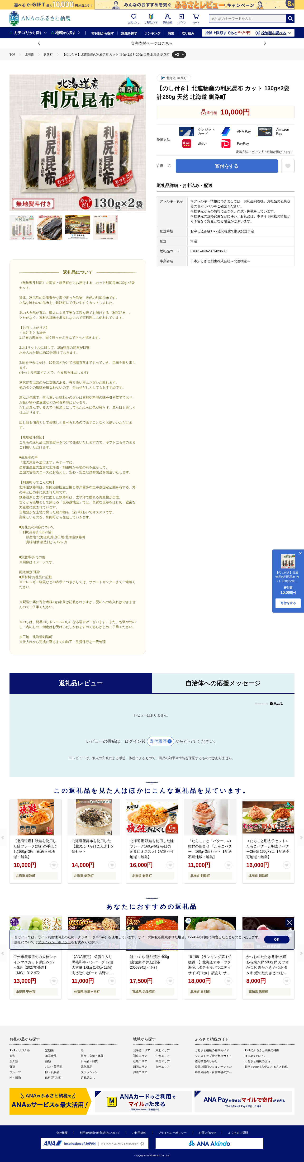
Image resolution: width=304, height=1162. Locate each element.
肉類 (12, 1055)
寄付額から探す (102, 33)
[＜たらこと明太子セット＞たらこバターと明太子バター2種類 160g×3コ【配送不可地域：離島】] (268, 817)
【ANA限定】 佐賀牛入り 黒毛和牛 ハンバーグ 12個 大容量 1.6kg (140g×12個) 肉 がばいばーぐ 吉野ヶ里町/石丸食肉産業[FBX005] (92, 967)
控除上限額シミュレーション (213, 1066)
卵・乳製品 (52, 1072)
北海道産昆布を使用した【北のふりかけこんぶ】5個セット (92, 846)
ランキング (152, 33)
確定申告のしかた (206, 1061)
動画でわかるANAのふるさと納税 (266, 1066)
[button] (39, 43)
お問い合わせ (207, 1132)
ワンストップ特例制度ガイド (213, 1055)
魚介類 (14, 1061)
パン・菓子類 (53, 1066)
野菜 (12, 1066)
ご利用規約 (139, 1132)
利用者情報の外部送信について (100, 1132)
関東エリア (140, 1055)
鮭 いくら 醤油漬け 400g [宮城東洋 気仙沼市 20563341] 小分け (149, 962)
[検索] (290, 18)
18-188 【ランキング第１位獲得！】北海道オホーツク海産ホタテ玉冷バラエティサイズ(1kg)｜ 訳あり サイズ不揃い (210, 967)
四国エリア (140, 1066)
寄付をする (227, 166)
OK (277, 939)
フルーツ (15, 1072)
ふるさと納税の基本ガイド (212, 1050)
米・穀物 (15, 1077)
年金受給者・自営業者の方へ (213, 1072)
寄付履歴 (158, 741)
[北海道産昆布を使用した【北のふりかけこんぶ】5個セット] (94, 817)
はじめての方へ (255, 1055)
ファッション (89, 1072)
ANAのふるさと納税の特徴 (262, 1050)
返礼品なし (88, 1077)
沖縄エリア (140, 1072)
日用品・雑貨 (89, 1061)
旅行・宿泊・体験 (92, 1055)
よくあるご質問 (238, 1132)
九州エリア (163, 1066)
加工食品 (51, 1055)
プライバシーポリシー (172, 1132)
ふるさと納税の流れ (257, 1061)
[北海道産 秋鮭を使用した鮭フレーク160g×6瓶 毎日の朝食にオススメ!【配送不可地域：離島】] (152, 817)
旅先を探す (129, 33)
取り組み (188, 33)
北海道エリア (141, 1050)
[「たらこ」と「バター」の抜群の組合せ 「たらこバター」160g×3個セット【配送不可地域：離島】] (210, 817)
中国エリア (163, 1061)
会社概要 (62, 1132)
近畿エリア (140, 1061)
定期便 (49, 1050)
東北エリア (163, 1050)
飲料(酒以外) (53, 1077)
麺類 (48, 1061)
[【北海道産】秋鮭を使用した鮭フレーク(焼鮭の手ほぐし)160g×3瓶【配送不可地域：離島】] (36, 817)
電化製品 (86, 1066)
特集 (171, 33)
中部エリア (163, 1055)
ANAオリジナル (20, 1050)
